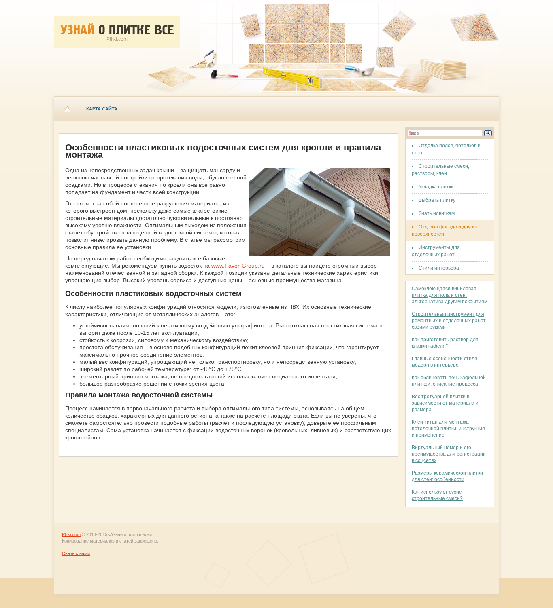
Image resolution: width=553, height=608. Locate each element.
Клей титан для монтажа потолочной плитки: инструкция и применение (448, 428)
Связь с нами (76, 553)
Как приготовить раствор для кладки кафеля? (445, 343)
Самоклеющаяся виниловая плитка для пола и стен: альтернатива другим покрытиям (449, 295)
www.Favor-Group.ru (238, 265)
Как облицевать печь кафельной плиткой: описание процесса (449, 381)
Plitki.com (71, 534)
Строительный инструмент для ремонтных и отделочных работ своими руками (449, 320)
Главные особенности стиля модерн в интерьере (444, 362)
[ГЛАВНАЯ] (67, 109)
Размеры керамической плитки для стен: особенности (447, 476)
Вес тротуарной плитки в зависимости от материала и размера (445, 403)
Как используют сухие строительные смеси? (437, 495)
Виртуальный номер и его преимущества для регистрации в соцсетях (449, 454)
